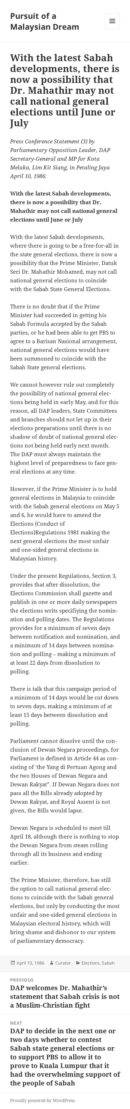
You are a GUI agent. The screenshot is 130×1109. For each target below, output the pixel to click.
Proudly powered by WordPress (42, 1100)
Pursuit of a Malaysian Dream (44, 21)
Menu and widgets (112, 28)
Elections (91, 963)
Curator (63, 963)
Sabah (108, 963)
